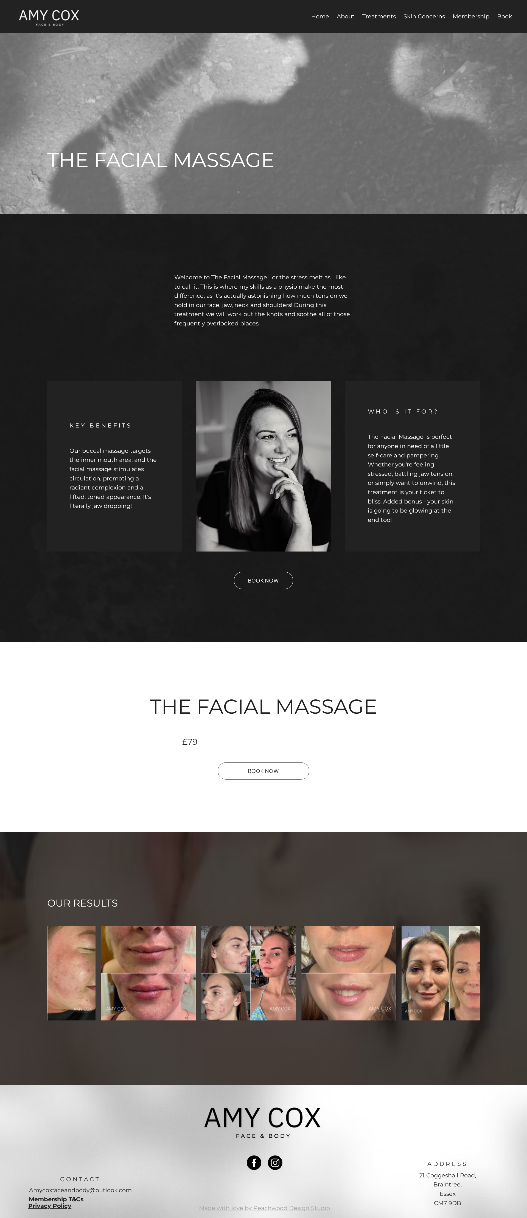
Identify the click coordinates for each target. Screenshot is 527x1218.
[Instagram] (275, 1162)
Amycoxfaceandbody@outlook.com (80, 1190)
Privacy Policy (49, 1205)
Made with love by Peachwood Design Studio (264, 1208)
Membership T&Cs (56, 1199)
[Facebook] (254, 1162)
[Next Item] (471, 973)
